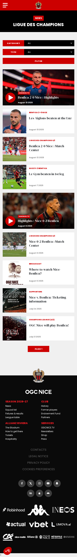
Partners (45, 417)
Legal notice (38, 456)
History (45, 405)
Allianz (32, 537)
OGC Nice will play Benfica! (38, 328)
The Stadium (12, 427)
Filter (38, 61)
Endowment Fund (50, 413)
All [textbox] (29, 43)
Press (44, 438)
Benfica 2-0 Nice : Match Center (38, 149)
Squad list (11, 409)
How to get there (14, 431)
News (8, 405)
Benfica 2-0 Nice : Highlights (38, 87)
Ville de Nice (44, 537)
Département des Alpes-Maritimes (69, 537)
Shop (44, 435)
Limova (61, 524)
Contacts (38, 450)
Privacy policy (38, 463)
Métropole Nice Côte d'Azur (56, 537)
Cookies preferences (38, 469)
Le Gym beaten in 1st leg (38, 177)
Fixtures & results (14, 413)
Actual (15, 524)
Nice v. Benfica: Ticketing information (38, 300)
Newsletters (47, 431)
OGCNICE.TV (47, 427)
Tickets (9, 435)
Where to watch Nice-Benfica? (38, 272)
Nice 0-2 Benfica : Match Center (38, 244)
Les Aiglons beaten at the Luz (38, 121)
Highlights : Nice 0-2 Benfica (38, 211)
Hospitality (11, 438)
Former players (49, 409)
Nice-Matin (20, 537)
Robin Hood (14, 510)
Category (13, 43)
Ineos (63, 510)
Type (13, 52)
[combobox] (49, 42)
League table (12, 417)
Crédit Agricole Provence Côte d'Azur (8, 537)
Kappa (38, 510)
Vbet (38, 524)
